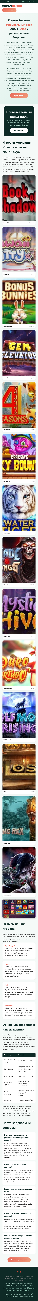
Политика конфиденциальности (15, 1288)
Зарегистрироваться (19, 1260)
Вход (23, 1)
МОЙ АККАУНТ (9, 10)
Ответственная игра (23, 1290)
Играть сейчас (19, 96)
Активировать (19, 130)
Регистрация (30, 1)
